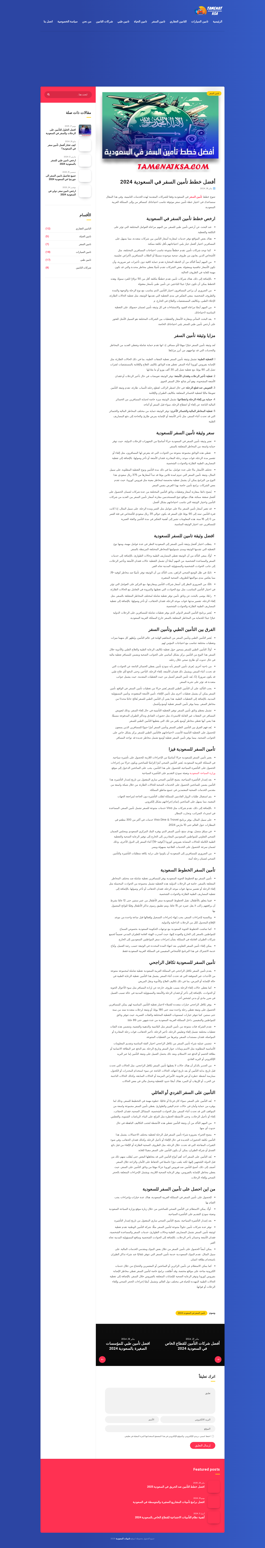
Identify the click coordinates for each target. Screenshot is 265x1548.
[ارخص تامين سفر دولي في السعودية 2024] (85, 191)
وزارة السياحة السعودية (202, 773)
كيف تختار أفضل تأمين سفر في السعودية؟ (62, 147)
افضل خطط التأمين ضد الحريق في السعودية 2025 (176, 1486)
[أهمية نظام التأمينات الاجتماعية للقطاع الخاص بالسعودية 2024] (214, 1517)
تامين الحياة (140, 21)
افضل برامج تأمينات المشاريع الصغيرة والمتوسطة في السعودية (169, 1502)
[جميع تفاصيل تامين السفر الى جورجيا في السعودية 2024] (85, 176)
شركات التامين (104, 21)
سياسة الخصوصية (68, 21)
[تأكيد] (48, 94)
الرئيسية (217, 21)
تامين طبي (123, 21)
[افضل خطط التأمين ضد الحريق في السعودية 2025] (214, 1487)
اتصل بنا (48, 21)
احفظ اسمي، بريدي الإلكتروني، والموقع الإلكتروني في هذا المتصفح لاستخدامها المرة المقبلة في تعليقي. (167, 1436)
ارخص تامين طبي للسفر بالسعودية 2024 (63, 162)
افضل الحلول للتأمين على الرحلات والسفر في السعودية (61, 131)
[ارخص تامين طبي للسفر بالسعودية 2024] (85, 160)
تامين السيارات (199, 21)
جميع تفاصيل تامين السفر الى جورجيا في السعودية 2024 (61, 177)
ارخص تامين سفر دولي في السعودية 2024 (62, 193)
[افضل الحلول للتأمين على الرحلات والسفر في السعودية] (85, 130)
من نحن (86, 21)
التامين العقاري (178, 21)
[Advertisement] (132, 54)
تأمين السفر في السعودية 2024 (191, 1313)
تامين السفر (158, 21)
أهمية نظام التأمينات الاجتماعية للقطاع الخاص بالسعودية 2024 (170, 1517)
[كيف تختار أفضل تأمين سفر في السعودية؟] (85, 145)
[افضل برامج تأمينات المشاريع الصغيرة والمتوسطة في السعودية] (214, 1502)
